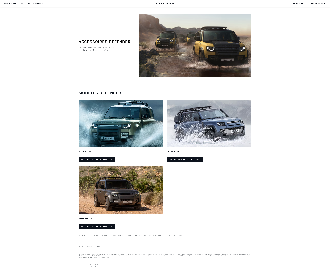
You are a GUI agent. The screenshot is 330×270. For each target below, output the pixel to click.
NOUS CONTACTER (134, 235)
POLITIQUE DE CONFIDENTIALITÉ (113, 235)
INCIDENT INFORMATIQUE (153, 235)
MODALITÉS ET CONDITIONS (88, 235)
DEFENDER (38, 3)
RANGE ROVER (10, 3)
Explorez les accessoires (98, 159)
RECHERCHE (298, 3)
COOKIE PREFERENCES (175, 235)
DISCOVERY (25, 3)
